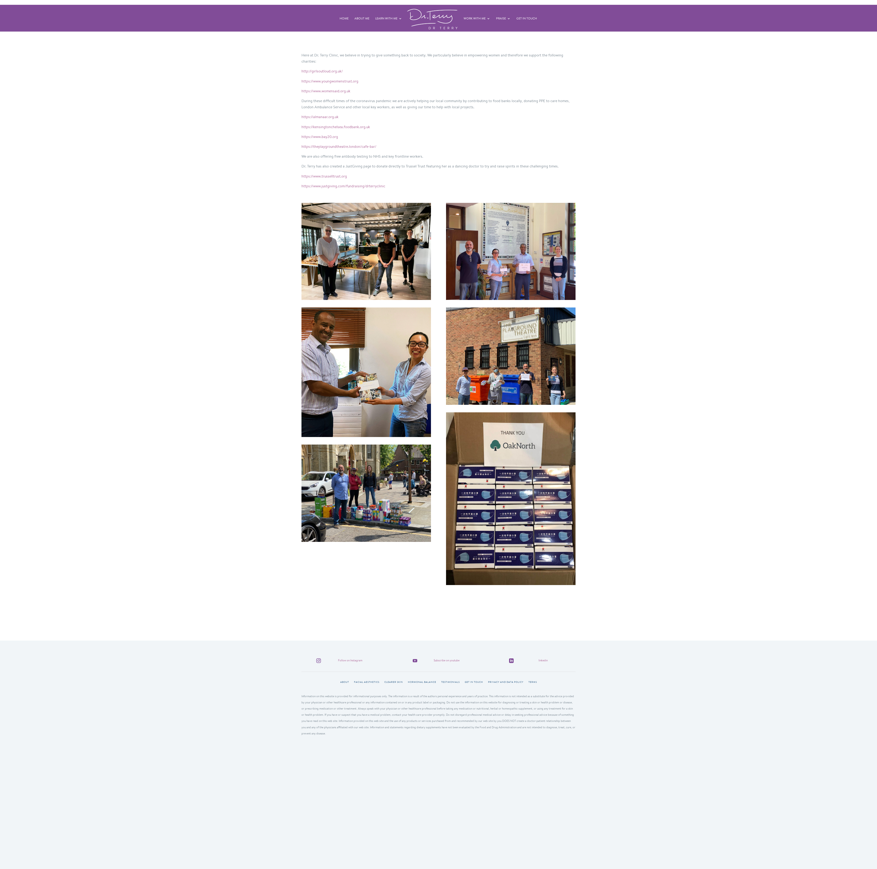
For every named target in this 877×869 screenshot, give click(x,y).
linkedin (543, 660)
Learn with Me (386, 18)
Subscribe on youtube (447, 660)
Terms (532, 682)
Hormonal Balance (422, 682)
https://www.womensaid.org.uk (325, 91)
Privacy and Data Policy (505, 682)
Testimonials (450, 682)
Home (344, 18)
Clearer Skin (393, 682)
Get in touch (474, 682)
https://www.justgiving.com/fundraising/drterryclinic (343, 186)
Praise (501, 18)
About (344, 682)
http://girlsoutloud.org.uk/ (322, 71)
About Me (361, 18)
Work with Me (475, 18)
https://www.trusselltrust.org (324, 176)
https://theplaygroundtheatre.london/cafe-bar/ (338, 146)
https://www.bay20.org (319, 136)
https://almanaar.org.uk (319, 116)
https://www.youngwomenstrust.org (329, 81)
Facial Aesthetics (366, 682)
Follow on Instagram (350, 660)
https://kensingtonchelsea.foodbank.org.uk (335, 127)
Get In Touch (526, 18)
